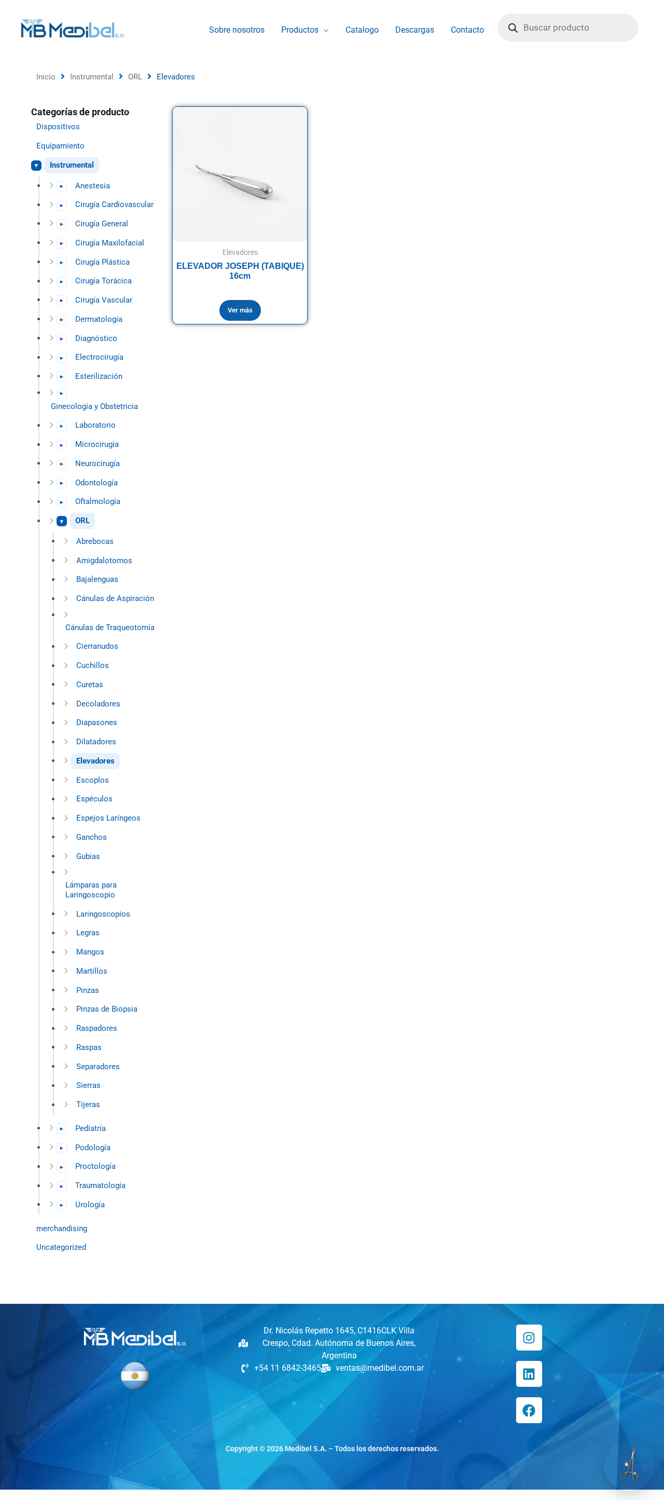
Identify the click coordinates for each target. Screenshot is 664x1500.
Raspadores (96, 1028)
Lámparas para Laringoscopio (91, 889)
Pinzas (87, 990)
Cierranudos (97, 646)
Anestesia (92, 185)
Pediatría (90, 1128)
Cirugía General (101, 223)
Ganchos (91, 837)
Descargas (414, 30)
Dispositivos (58, 126)
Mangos (90, 952)
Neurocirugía (97, 463)
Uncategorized (61, 1247)
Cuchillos (92, 665)
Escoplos (92, 780)
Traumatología (100, 1185)
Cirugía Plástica (102, 262)
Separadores (98, 1066)
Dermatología (98, 319)
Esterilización (98, 376)
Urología (90, 1204)
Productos (300, 30)
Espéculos (94, 798)
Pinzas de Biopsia (106, 1009)
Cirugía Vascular (103, 300)
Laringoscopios (103, 914)
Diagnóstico (96, 338)
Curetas (89, 684)
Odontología (96, 482)
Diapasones (96, 722)
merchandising (61, 1228)
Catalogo (362, 30)
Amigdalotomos (104, 560)
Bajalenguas (97, 579)
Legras (88, 932)
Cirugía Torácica (103, 280)
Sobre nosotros (237, 30)
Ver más (240, 309)
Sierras (88, 1085)
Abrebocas (95, 541)
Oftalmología (97, 501)
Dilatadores (96, 741)
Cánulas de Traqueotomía (110, 627)
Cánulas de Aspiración (115, 598)
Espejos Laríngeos (108, 818)
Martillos (91, 971)
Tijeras (88, 1104)
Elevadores (95, 761)
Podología (92, 1147)
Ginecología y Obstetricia (94, 406)
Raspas (89, 1047)
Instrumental (92, 76)
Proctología (95, 1166)
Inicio (46, 76)
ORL (135, 76)
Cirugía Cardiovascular (114, 204)
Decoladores (98, 703)
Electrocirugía (99, 357)
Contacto (467, 30)
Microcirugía (97, 444)
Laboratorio (95, 425)
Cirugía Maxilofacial (109, 243)
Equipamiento (60, 146)
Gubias (88, 856)
